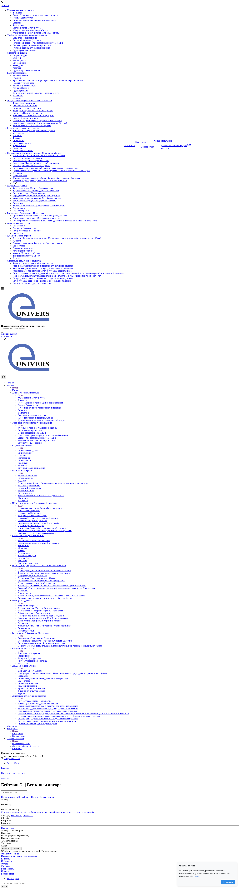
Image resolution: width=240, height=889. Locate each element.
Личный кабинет (9, 334)
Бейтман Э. (16, 815)
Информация (7, 861)
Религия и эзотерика (27, 475)
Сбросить (17, 849)
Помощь (5, 871)
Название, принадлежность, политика (19, 856)
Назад (15, 388)
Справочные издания (28, 450)
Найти (4, 886)
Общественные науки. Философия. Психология (40, 508)
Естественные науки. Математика (34, 540)
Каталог (16, 390)
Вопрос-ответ (7, 874)
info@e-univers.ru (12, 758)
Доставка (5, 866)
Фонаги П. (28, 815)
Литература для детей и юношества (34, 701)
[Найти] (2, 332)
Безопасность (7, 869)
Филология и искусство (29, 653)
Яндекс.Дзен (13, 763)
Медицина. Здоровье (28, 605)
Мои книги (6, 336)
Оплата (4, 864)
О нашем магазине (21, 743)
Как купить (17, 733)
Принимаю (228, 882)
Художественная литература (31, 398)
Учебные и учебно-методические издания (37, 428)
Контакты (5, 859)
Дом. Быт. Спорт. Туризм (30, 671)
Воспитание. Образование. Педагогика (36, 638)
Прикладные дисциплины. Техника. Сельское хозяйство (44, 570)
